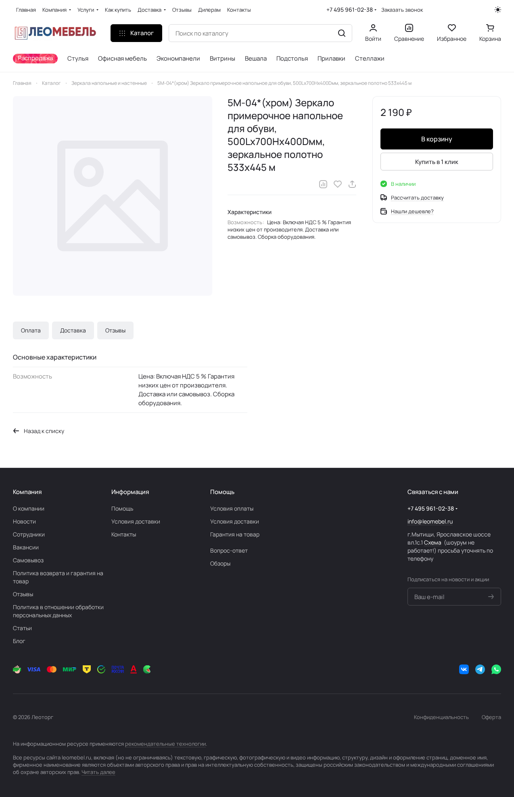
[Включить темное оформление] (498, 9)
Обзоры (220, 563)
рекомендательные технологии (165, 743)
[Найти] (342, 33)
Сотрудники (29, 534)
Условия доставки (135, 521)
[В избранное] (338, 184)
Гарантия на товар (234, 534)
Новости (24, 521)
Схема (432, 542)
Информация (130, 492)
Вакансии (26, 547)
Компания (27, 492)
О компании (28, 508)
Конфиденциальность (441, 717)
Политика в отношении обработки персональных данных (58, 611)
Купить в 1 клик (436, 162)
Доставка (73, 330)
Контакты (123, 534)
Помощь (122, 508)
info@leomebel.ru (430, 521)
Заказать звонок (402, 9)
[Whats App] (496, 669)
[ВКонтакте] (464, 669)
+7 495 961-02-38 (349, 9)
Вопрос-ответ (229, 550)
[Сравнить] (323, 184)
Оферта (491, 717)
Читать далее (98, 772)
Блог (19, 641)
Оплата (31, 330)
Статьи (22, 628)
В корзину (436, 139)
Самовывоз (28, 560)
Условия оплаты (231, 508)
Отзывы (115, 330)
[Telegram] (480, 669)
